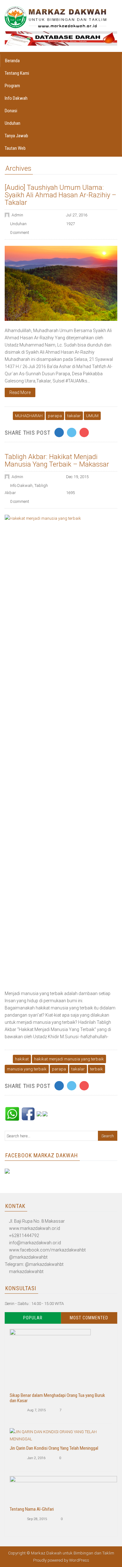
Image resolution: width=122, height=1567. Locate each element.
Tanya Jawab (16, 136)
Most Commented (89, 1317)
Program (12, 85)
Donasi (11, 111)
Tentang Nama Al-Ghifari (32, 1509)
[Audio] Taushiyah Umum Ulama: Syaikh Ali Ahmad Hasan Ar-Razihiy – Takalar (60, 195)
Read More (20, 392)
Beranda (12, 60)
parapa (55, 415)
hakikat (22, 1059)
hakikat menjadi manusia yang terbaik (69, 1059)
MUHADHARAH (29, 415)
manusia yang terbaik (27, 1069)
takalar (74, 415)
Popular (33, 1317)
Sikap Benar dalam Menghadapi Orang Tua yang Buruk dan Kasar (57, 1398)
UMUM (92, 415)
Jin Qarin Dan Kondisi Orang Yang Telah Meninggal (54, 1448)
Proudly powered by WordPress (61, 1560)
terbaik (96, 1069)
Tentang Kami (17, 73)
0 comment (19, 232)
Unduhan (12, 123)
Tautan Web (15, 148)
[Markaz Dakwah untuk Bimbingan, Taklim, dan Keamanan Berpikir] (55, 16)
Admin (17, 215)
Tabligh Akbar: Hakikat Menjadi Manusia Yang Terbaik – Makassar (57, 460)
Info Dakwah (16, 98)
